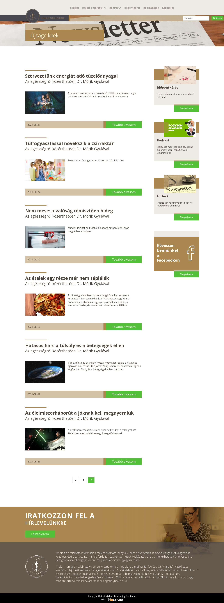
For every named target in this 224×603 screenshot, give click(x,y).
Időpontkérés (132, 7)
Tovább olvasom (124, 125)
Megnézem (186, 108)
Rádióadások (151, 7)
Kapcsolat (168, 7)
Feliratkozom (40, 534)
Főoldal (74, 7)
